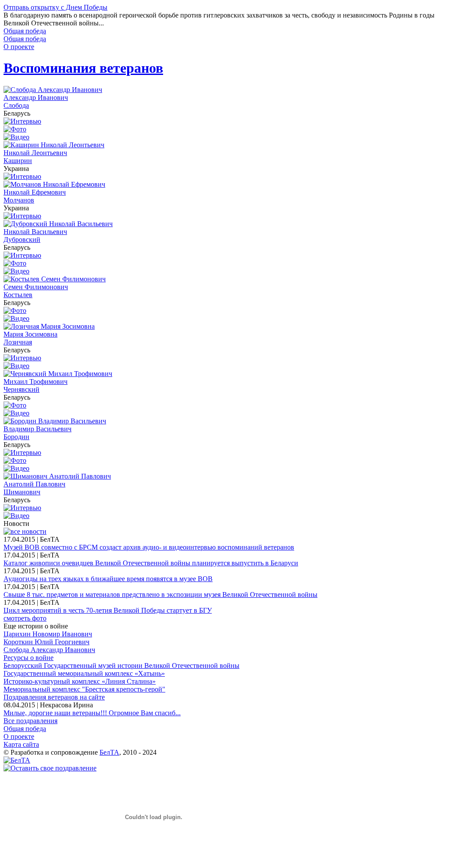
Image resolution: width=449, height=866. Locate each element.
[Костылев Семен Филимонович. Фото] (15, 310)
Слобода (16, 105)
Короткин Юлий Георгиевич (46, 642)
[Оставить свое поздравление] (50, 768)
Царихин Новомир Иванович (48, 634)
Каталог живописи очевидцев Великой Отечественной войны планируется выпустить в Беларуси (151, 563)
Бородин (16, 436)
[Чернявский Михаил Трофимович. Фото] (15, 405)
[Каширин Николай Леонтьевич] (54, 145)
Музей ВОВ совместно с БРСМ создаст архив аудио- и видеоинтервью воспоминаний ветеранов (149, 547)
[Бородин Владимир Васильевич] (55, 421)
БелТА (109, 752)
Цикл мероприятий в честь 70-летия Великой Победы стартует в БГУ (108, 610)
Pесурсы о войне (28, 657)
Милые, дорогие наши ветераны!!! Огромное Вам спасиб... (92, 713)
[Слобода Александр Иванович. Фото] (15, 129)
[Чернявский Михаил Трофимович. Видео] (16, 413)
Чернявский (21, 389)
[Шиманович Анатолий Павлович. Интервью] (22, 507)
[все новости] (25, 531)
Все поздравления (30, 720)
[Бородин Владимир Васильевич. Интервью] (22, 452)
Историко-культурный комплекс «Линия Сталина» (80, 681)
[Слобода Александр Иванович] (53, 89)
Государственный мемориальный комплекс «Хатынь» (84, 673)
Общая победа (25, 31)
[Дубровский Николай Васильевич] (58, 223)
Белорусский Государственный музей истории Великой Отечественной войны (121, 665)
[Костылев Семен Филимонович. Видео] (16, 318)
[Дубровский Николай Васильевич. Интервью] (22, 255)
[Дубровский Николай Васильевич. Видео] (16, 271)
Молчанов (19, 200)
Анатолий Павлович (34, 484)
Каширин (18, 160)
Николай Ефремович (35, 192)
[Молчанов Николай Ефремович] (54, 184)
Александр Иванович (36, 97)
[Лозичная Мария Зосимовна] (49, 326)
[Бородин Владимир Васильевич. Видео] (16, 468)
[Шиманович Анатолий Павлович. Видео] (16, 515)
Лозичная (18, 342)
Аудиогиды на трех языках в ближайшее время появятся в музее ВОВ (108, 578)
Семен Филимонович (36, 287)
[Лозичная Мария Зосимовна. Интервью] (22, 358)
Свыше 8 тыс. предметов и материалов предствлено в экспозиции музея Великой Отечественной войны (160, 594)
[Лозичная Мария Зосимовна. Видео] (16, 365)
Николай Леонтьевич (35, 152)
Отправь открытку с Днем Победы (55, 7)
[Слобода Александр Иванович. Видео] (16, 137)
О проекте (19, 46)
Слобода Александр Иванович (49, 649)
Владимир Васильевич (37, 429)
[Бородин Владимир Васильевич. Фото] (15, 460)
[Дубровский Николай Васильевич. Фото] (15, 263)
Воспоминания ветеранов (83, 68)
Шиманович (22, 492)
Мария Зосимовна (30, 334)
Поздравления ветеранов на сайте (54, 697)
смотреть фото (25, 618)
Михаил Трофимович (36, 381)
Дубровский (22, 239)
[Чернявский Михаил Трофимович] (58, 373)
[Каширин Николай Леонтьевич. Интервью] (22, 176)
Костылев (18, 294)
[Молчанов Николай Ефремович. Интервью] (22, 216)
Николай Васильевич (35, 231)
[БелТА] (17, 760)
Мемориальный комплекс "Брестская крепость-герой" (84, 689)
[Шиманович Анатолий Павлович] (57, 476)
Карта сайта (21, 744)
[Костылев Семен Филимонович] (55, 279)
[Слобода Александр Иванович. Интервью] (22, 121)
